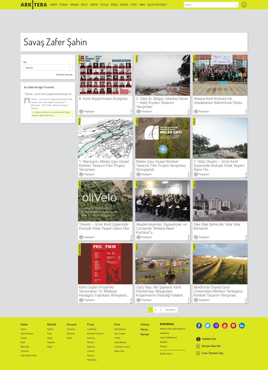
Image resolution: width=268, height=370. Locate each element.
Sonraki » (170, 309)
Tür (24, 62)
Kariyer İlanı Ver (211, 346)
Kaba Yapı (119, 351)
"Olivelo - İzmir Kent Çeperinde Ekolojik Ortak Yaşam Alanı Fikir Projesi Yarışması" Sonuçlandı (49, 94)
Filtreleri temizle (64, 74)
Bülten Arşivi (166, 353)
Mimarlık (25, 347)
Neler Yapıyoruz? (157, 4)
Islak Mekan (120, 342)
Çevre (23, 329)
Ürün (117, 324)
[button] (48, 68)
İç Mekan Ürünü (122, 347)
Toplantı (51, 342)
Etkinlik (63, 4)
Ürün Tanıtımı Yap (212, 353)
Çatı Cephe (119, 333)
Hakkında (164, 333)
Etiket (133, 4)
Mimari (90, 342)
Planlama (92, 360)
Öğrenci (71, 333)
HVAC (117, 338)
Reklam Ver (209, 338)
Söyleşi (104, 4)
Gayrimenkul (27, 333)
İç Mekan (91, 329)
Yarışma (74, 4)
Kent (23, 342)
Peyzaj (90, 355)
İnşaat (24, 338)
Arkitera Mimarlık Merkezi (172, 329)
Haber (53, 4)
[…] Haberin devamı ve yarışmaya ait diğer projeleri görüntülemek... (51, 114)
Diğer (50, 347)
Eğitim (50, 329)
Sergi (49, 338)
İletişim (163, 346)
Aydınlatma (120, 329)
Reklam (164, 342)
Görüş (114, 4)
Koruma (91, 338)
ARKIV (142, 4)
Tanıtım (94, 4)
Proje (84, 4)
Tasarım (25, 351)
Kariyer (124, 4)
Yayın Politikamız (168, 337)
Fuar (49, 333)
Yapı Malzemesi (29, 355)
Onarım (91, 351)
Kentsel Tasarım (95, 333)
